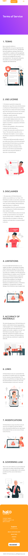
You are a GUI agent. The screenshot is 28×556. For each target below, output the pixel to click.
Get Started (13, 1)
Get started (13, 544)
